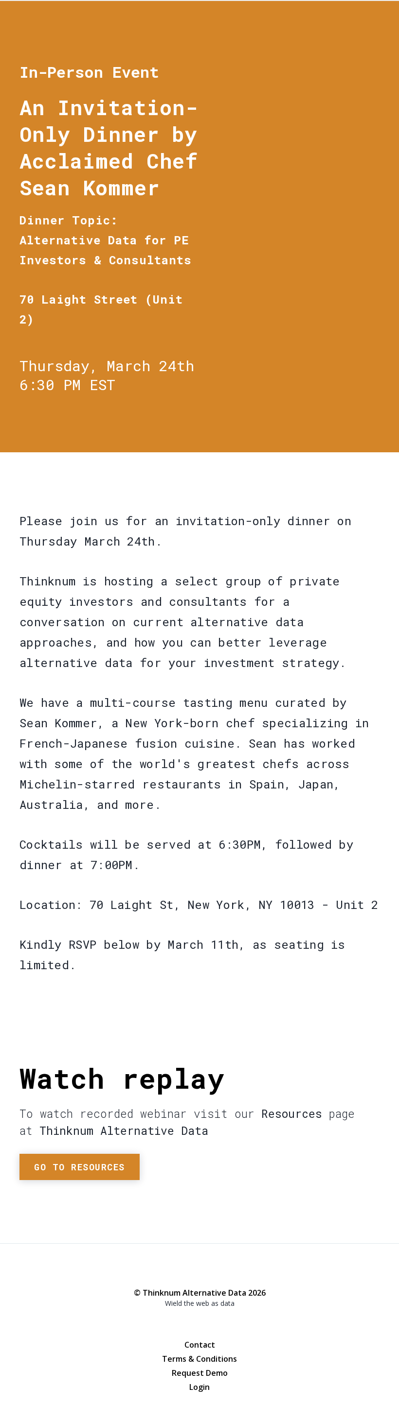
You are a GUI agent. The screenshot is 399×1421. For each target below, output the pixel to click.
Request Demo (200, 1373)
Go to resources (79, 1167)
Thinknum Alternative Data (329, 43)
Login (199, 1387)
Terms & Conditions (199, 1358)
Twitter (199, 1321)
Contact (199, 1344)
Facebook (180, 1322)
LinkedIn (219, 1322)
